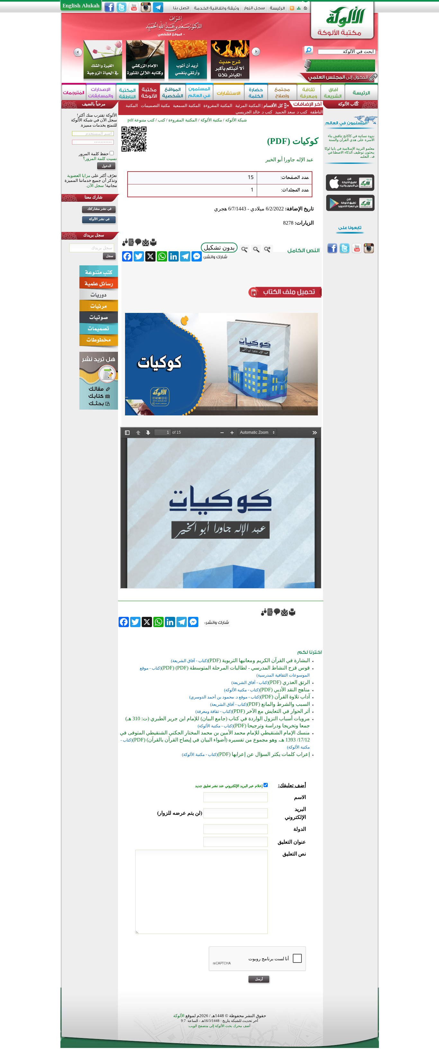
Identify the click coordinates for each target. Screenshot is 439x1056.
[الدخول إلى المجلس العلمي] (337, 78)
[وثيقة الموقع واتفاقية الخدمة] (216, 10)
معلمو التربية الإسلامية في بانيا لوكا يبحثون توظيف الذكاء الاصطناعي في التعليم (349, 152)
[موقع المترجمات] (74, 92)
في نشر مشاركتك (99, 208)
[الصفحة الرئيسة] (305, 10)
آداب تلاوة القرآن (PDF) (285, 696)
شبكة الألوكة (236, 120)
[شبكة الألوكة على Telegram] (158, 7)
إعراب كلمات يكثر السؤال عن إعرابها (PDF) (264, 754)
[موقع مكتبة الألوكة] (149, 92)
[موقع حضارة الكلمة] (256, 92)
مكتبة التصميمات (155, 105)
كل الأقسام (273, 105)
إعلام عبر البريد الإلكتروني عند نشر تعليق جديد (229, 786)
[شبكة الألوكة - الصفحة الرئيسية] (277, 10)
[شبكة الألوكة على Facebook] (109, 7)
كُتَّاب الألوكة (348, 104)
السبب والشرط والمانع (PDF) (278, 704)
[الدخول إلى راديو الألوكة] (334, 65)
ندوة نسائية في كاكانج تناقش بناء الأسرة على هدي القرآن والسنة (351, 138)
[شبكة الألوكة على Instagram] (146, 7)
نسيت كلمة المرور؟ (100, 158)
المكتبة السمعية (187, 105)
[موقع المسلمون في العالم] (199, 92)
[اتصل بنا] (181, 10)
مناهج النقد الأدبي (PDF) (285, 689)
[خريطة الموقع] (298, 10)
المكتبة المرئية (247, 105)
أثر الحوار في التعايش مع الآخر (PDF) (271, 711)
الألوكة (178, 1015)
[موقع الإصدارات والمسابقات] (101, 92)
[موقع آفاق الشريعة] (333, 92)
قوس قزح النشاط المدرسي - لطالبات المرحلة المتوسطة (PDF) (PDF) (235, 667)
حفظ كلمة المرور (94, 153)
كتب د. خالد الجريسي (254, 112)
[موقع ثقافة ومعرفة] (309, 92)
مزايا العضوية (78, 175)
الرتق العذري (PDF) (289, 682)
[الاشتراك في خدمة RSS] (292, 10)
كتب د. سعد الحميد (291, 112)
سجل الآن (95, 185)
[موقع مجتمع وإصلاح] (282, 92)
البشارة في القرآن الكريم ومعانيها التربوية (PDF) (259, 660)
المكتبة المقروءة (217, 105)
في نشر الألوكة (99, 219)
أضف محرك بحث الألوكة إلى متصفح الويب (219, 1026)
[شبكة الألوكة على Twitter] (121, 7)
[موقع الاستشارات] (228, 92)
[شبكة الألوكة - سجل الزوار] (254, 10)
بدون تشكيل (219, 247)
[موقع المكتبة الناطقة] (127, 92)
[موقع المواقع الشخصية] (173, 92)
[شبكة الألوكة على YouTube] (134, 7)
